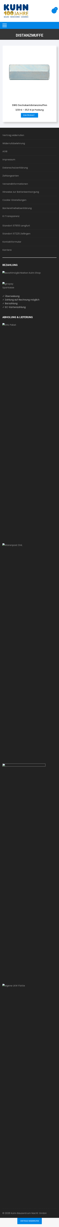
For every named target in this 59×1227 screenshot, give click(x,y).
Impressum (8, 159)
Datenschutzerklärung (15, 167)
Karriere (7, 250)
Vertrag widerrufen (13, 135)
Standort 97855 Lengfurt (16, 225)
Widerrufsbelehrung (13, 143)
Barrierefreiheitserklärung (17, 208)
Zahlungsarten (10, 175)
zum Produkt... (29, 115)
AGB (4, 151)
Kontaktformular (11, 241)
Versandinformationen (15, 184)
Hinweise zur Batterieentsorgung (20, 192)
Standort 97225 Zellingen (16, 233)
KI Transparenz (10, 216)
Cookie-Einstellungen (14, 200)
